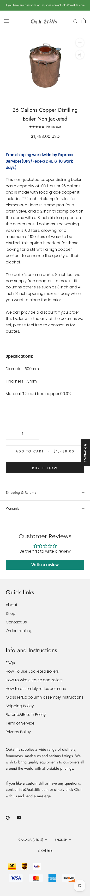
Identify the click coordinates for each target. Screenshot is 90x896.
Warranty (12, 508)
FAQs (10, 662)
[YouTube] (19, 817)
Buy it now (45, 468)
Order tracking (19, 631)
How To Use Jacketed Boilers (32, 671)
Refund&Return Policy (26, 714)
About (11, 605)
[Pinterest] (8, 817)
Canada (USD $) (30, 839)
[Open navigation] (6, 21)
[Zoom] (80, 42)
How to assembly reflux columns (36, 688)
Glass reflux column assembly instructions (45, 697)
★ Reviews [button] (85, 452)
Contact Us (16, 622)
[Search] (75, 21)
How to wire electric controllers (34, 680)
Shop (11, 613)
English (61, 839)
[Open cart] (84, 20)
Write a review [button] (45, 564)
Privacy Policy (18, 732)
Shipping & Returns (21, 492)
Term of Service (20, 723)
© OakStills (45, 850)
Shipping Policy (20, 706)
